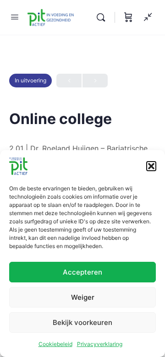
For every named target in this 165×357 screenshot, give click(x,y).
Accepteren (82, 272)
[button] (151, 166)
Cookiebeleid (55, 344)
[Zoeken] (103, 17)
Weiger (82, 297)
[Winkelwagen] (128, 17)
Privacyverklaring (99, 344)
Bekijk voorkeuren (82, 322)
